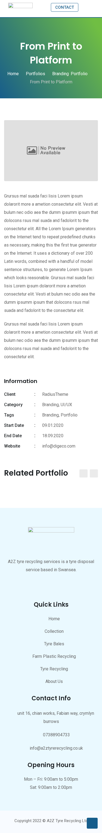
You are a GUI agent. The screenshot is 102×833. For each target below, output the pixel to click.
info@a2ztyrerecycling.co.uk (56, 748)
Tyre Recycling (54, 668)
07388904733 (56, 734)
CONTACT (64, 7)
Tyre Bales (54, 643)
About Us (54, 681)
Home (54, 618)
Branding (50, 415)
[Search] (85, 6)
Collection (54, 631)
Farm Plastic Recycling (54, 656)
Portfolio (69, 415)
